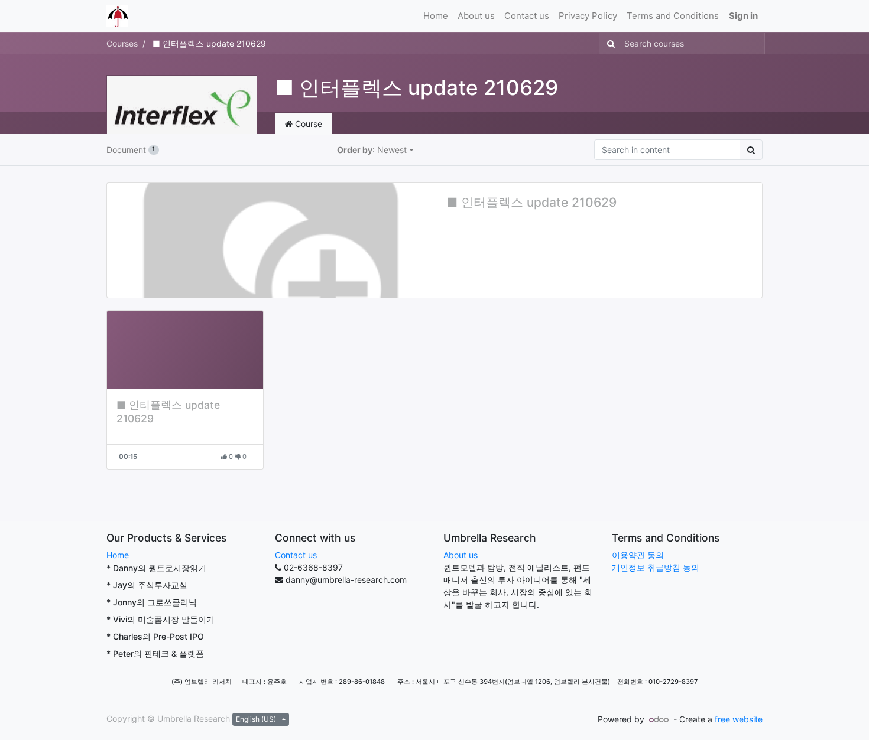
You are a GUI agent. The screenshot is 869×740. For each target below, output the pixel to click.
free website (739, 719)
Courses (122, 43)
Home (117, 555)
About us (460, 555)
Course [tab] (307, 124)
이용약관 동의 (638, 555)
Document (130, 150)
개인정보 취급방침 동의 (655, 567)
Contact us (296, 555)
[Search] (608, 43)
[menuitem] (436, 16)
